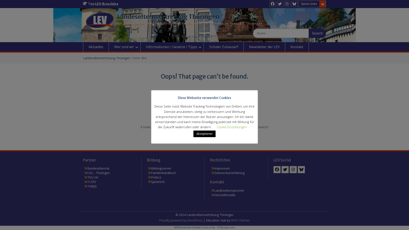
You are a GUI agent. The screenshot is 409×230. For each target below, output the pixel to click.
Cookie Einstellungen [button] (232, 127)
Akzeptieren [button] (204, 134)
